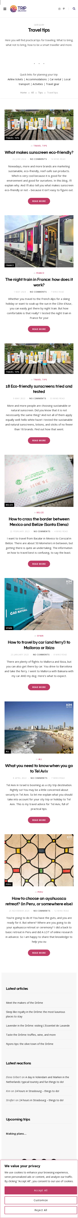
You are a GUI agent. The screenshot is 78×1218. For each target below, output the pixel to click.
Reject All (40, 1210)
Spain (9, 628)
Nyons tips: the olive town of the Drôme (29, 1044)
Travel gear (52, 84)
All (32, 92)
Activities (38, 84)
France (10, 265)
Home (23, 92)
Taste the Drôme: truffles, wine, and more (31, 1034)
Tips (40, 92)
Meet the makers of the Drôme (24, 1002)
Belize (9, 504)
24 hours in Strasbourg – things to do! (37, 1091)
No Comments (38, 159)
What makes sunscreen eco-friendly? (39, 152)
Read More (39, 201)
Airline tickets (15, 79)
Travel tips (12, 138)
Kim (8, 1091)
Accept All (41, 1190)
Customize (41, 1200)
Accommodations (36, 79)
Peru (8, 884)
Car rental (55, 79)
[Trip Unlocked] (18, 8)
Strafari (10, 1100)
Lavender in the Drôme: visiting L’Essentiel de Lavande (38, 1025)
